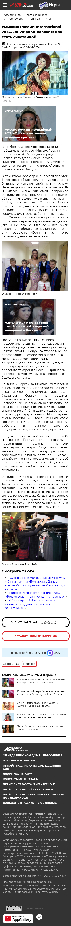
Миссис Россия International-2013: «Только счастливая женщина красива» (35, 594)
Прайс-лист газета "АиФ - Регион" (29, 784)
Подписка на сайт (17, 774)
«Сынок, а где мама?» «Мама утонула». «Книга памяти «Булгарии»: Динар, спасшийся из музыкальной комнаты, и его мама (35, 583)
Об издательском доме (21, 755)
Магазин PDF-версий (19, 760)
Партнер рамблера (34, 908)
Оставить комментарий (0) (35, 636)
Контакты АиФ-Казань (20, 779)
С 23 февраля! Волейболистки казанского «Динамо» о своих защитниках (30, 604)
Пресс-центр (52, 755)
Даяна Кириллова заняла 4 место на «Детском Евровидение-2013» (38, 704)
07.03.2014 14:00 (11, 15)
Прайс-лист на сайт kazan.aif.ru (28, 789)
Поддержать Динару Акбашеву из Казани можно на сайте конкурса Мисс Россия (41, 693)
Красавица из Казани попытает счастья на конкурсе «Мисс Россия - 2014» (41, 681)
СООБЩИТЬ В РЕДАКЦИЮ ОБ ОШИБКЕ (30, 803)
